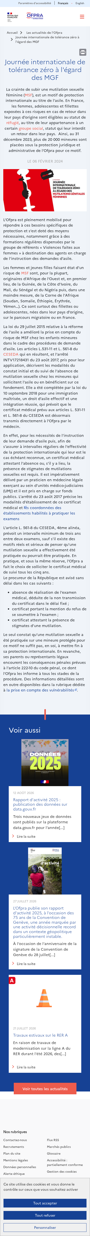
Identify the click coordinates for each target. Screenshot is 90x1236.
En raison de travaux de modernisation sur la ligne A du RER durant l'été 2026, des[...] (41, 1048)
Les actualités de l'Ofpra (44, 32)
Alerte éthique (14, 1173)
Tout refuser (45, 1215)
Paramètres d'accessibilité (34, 3)
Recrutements (13, 1146)
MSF (28, 94)
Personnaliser (45, 1227)
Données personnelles (19, 1167)
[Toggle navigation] (82, 16)
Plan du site (11, 1153)
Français (63, 3)
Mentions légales (15, 1160)
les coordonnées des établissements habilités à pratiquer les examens (39, 513)
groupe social (31, 128)
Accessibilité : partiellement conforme (65, 1162)
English (80, 3)
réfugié (12, 122)
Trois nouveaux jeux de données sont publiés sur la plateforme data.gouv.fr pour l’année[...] (42, 822)
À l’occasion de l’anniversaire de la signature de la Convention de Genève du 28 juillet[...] (45, 949)
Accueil (12, 32)
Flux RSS (53, 1140)
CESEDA (11, 354)
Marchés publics (59, 1146)
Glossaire (54, 1153)
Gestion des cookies (62, 1171)
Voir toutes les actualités (45, 1088)
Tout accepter (45, 1203)
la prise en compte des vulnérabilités (40, 689)
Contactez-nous (15, 1140)
